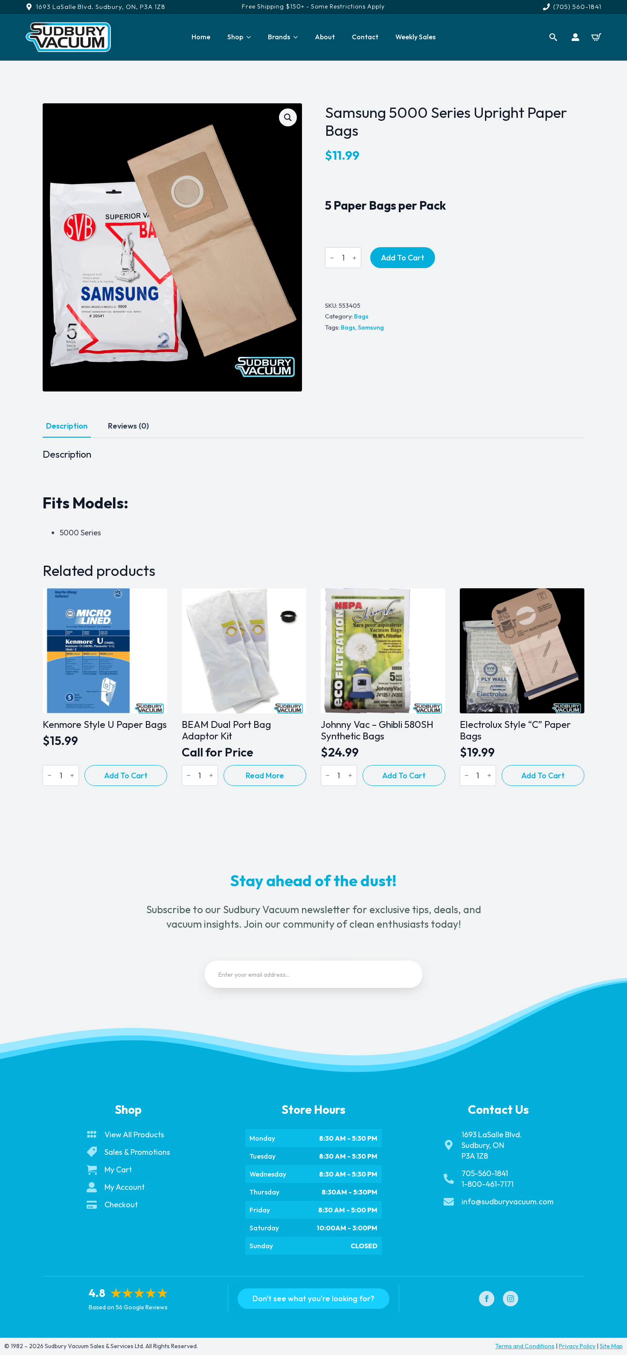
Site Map (611, 1346)
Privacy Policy (577, 1346)
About (325, 36)
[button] (288, 117)
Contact (365, 36)
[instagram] (510, 1298)
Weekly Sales (415, 36)
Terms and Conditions (524, 1346)
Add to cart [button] (126, 775)
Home (201, 36)
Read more (265, 775)
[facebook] (486, 1298)
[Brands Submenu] (298, 37)
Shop (235, 36)
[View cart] (596, 37)
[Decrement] (332, 258)
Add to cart (402, 258)
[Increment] (354, 258)
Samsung (371, 327)
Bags (361, 316)
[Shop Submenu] (251, 37)
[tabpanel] (313, 493)
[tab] (67, 426)
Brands (279, 36)
